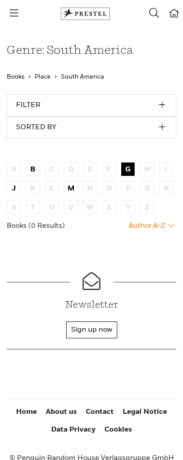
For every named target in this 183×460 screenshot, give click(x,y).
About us (61, 412)
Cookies (118, 429)
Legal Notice (145, 412)
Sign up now (91, 329)
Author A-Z (148, 226)
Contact (100, 412)
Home (26, 412)
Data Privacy (73, 429)
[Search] (154, 14)
